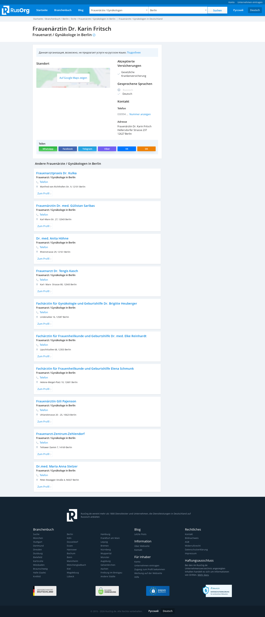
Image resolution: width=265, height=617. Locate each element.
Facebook (68, 148)
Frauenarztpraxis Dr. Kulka (56, 173)
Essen (70, 545)
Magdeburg (73, 572)
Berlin (70, 534)
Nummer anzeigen (140, 114)
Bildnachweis (192, 538)
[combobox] (118, 10)
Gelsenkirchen (108, 564)
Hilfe (136, 577)
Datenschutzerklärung (196, 549)
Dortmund (38, 545)
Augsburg (106, 561)
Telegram (87, 148)
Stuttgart (37, 541)
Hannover (72, 549)
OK (146, 148)
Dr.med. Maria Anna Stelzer (57, 466)
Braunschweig (40, 568)
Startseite (38, 18)
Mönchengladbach (76, 564)
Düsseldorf (72, 541)
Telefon (43, 182)
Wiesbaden (39, 564)
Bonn (69, 557)
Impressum (191, 553)
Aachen (104, 568)
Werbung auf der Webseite (148, 573)
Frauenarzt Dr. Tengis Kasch (57, 271)
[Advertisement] (198, 65)
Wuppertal (106, 553)
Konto (137, 561)
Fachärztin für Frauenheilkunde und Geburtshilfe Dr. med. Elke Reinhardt (91, 336)
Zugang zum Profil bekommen (149, 569)
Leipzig (104, 541)
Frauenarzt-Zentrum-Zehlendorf (60, 434)
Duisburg (38, 553)
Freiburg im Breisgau (111, 572)
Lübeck (70, 576)
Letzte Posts (140, 534)
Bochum (71, 553)
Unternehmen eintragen (146, 565)
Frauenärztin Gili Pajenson (56, 401)
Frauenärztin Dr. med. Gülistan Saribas (65, 206)
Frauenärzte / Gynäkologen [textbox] (106, 10)
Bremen (105, 545)
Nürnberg (106, 549)
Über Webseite (142, 546)
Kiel (69, 568)
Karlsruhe (38, 561)
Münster (105, 557)
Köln (69, 538)
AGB (187, 541)
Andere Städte (108, 576)
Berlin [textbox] (153, 10)
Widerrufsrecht (193, 545)
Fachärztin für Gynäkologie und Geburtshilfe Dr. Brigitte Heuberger (86, 303)
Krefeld (37, 576)
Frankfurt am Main (110, 538)
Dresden (37, 549)
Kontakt (138, 549)
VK (126, 148)
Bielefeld (37, 557)
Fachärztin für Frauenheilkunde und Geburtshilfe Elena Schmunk (85, 368)
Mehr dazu (203, 574)
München (38, 538)
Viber (107, 148)
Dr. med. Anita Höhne (52, 238)
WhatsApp (48, 148)
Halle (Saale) (39, 572)
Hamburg (105, 534)
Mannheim (72, 561)
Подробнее (134, 52)
